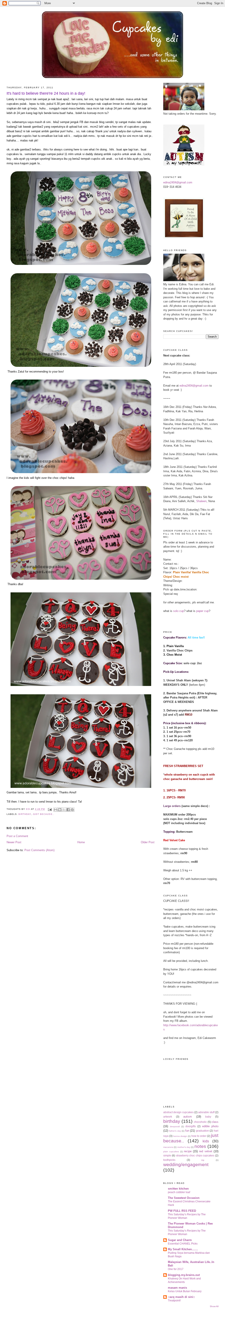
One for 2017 (175, 1269)
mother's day (183, 1147)
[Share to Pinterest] (72, 809)
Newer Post (14, 842)
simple (167, 1155)
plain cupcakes (171, 1151)
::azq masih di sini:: (181, 1297)
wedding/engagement (186, 1164)
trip (202, 1160)
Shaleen (201, 501)
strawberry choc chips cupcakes (195, 1155)
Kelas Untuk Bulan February (184, 1291)
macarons (168, 1147)
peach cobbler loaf (179, 1192)
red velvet (205, 1151)
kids (206, 1141)
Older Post (147, 842)
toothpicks (169, 1159)
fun (187, 1130)
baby (208, 1116)
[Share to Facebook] (68, 809)
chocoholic (200, 1121)
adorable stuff (206, 1112)
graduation (202, 1130)
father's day (175, 1131)
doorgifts (190, 1126)
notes (200, 1146)
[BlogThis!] (60, 809)
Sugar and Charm (180, 1240)
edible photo (210, 1126)
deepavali (175, 1126)
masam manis (177, 1287)
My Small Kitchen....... (183, 1249)
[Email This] (55, 809)
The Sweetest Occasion (184, 1197)
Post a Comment (17, 836)
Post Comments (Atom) (39, 850)
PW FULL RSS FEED (182, 1210)
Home (81, 842)
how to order (198, 1135)
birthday (24, 814)
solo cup (178, 611)
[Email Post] (49, 809)
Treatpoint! (174, 1300)
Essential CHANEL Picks (183, 1243)
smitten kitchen (178, 1188)
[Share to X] (64, 809)
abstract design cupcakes (178, 1112)
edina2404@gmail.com (177, 182)
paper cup (202, 611)
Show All (214, 1306)
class (215, 1121)
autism (187, 1116)
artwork (167, 1116)
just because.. (43, 814)
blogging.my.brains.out (184, 1275)
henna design (180, 1136)
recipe (188, 1151)
